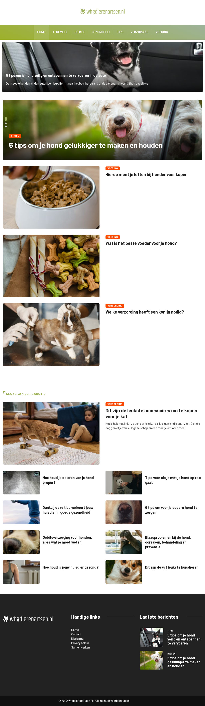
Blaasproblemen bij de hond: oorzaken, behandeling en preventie (168, 542)
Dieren (79, 32)
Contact (76, 634)
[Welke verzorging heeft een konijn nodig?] (51, 334)
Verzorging (140, 32)
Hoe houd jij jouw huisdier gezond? (70, 567)
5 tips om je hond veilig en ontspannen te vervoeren (184, 639)
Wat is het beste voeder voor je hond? (141, 243)
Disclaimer (77, 638)
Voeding (162, 32)
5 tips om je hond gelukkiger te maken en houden (86, 145)
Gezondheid (101, 32)
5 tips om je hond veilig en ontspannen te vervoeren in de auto (102, 67)
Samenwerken (80, 647)
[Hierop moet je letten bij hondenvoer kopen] (51, 197)
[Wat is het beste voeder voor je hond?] (51, 266)
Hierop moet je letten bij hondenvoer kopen (147, 174)
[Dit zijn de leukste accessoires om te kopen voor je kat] (51, 433)
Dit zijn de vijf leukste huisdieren (171, 567)
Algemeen (60, 32)
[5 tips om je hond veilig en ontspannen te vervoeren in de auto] (151, 637)
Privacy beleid (80, 643)
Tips (120, 32)
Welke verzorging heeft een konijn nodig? (145, 311)
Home (41, 32)
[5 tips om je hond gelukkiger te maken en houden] (151, 660)
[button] (6, 119)
